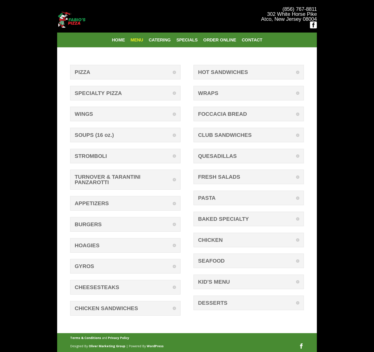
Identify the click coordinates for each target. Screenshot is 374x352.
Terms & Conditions (85, 338)
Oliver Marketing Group (107, 346)
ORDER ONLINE (219, 40)
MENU (137, 40)
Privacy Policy (118, 338)
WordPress (155, 346)
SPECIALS (187, 40)
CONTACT (252, 40)
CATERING (160, 40)
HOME (118, 40)
